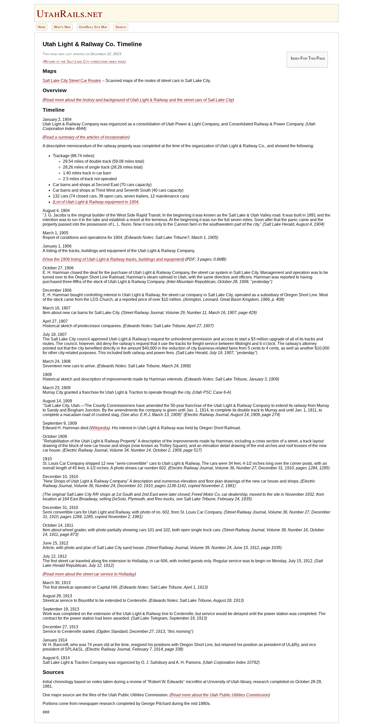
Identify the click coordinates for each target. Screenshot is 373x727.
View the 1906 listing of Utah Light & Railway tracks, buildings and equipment (113, 259)
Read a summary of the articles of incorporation (86, 137)
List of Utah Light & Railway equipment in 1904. (96, 202)
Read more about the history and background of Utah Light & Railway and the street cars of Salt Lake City (138, 100)
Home (41, 27)
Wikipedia (100, 428)
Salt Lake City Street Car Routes (72, 80)
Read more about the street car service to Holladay (89, 574)
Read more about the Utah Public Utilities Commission (220, 695)
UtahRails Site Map (93, 27)
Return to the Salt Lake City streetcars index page (84, 61)
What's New (62, 27)
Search (120, 27)
